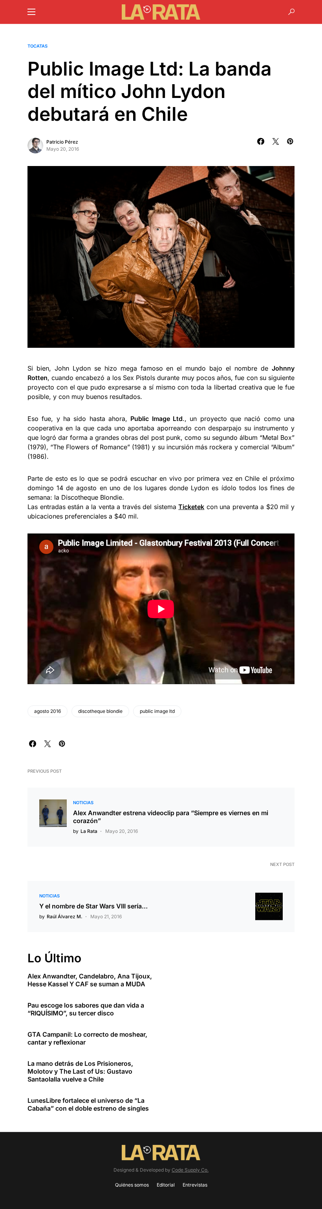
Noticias (83, 802)
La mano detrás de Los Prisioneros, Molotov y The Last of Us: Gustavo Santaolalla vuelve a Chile (80, 1071)
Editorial (166, 1185)
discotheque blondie (100, 711)
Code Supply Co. (190, 1170)
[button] (31, 12)
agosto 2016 (47, 711)
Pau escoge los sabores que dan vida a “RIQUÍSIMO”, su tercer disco (85, 1009)
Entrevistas (195, 1185)
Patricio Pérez (62, 142)
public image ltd (157, 711)
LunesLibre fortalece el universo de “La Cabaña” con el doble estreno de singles (88, 1104)
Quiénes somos (132, 1185)
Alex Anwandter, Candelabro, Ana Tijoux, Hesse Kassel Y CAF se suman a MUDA (89, 980)
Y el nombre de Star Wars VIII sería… (93, 906)
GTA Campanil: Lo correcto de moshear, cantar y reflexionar (87, 1038)
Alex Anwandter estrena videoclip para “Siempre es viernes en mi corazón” (170, 817)
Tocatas (37, 46)
